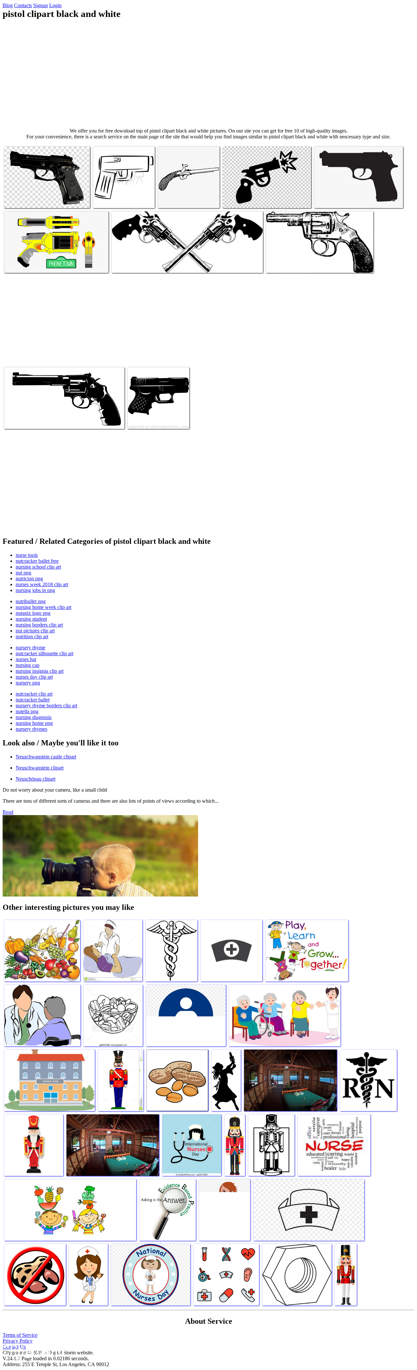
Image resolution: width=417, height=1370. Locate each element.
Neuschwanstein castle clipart (46, 756)
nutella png (27, 711)
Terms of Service (20, 1335)
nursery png (28, 682)
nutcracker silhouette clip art (44, 653)
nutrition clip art (32, 636)
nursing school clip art (38, 567)
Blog (8, 5)
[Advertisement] (208, 73)
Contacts (23, 5)
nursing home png (34, 723)
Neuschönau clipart (35, 779)
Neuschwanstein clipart (40, 767)
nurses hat (26, 659)
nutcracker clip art (34, 694)
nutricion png (29, 578)
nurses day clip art (34, 677)
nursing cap (27, 665)
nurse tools (27, 555)
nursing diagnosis (33, 717)
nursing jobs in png (35, 590)
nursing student (31, 619)
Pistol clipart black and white (33, 199)
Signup (40, 5)
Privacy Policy (18, 1341)
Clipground (32, 1350)
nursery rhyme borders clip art (46, 705)
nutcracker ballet (33, 699)
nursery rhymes (31, 729)
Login (55, 5)
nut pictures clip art (35, 630)
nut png (23, 572)
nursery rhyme (30, 647)
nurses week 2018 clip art (42, 584)
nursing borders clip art (39, 625)
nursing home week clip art (43, 607)
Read (8, 812)
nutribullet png (31, 601)
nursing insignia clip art (40, 671)
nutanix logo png (33, 613)
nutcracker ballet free (37, 561)
